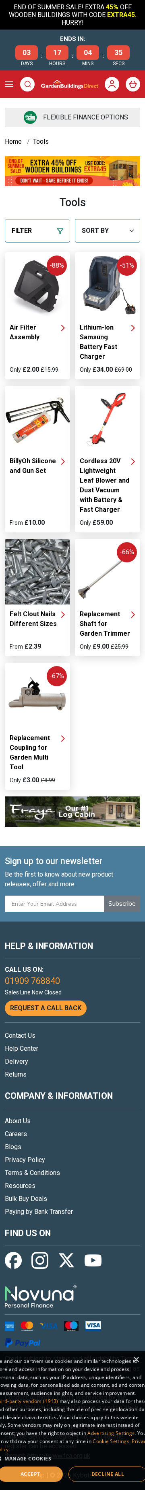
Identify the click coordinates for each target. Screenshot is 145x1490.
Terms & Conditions (32, 1173)
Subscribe (122, 903)
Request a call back (45, 1008)
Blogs (13, 1147)
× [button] (136, 1360)
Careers (16, 1134)
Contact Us (20, 1035)
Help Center (21, 1048)
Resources (20, 1186)
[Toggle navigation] (9, 84)
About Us (18, 1121)
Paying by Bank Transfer (39, 1211)
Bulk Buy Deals (26, 1199)
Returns (16, 1074)
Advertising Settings (111, 1433)
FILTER (22, 230)
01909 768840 (32, 981)
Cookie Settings (111, 1441)
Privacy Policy (25, 1160)
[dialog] (72, 1420)
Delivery (16, 1061)
